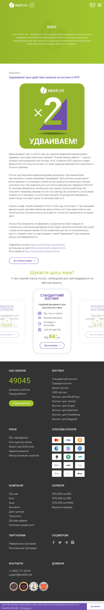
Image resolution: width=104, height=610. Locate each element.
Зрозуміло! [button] (95, 606)
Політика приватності (21, 525)
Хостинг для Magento (64, 419)
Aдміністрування (19, 451)
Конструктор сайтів (20, 442)
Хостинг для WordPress (66, 396)
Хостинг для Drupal (63, 405)
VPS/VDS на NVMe (62, 502)
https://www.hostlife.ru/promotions (48, 244)
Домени (58, 563)
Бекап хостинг (60, 387)
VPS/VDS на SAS (61, 493)
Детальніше (51, 345)
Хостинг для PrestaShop (66, 414)
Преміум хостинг (62, 383)
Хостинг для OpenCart (65, 410)
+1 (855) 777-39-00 (19, 570)
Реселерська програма (22, 548)
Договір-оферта (18, 520)
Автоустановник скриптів (24, 455)
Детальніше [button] (25, 608)
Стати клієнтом (21, 403)
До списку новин (23, 260)
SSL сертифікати (18, 437)
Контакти (14, 507)
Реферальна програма (22, 543)
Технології (15, 516)
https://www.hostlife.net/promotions (42, 251)
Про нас (13, 493)
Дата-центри (16, 511)
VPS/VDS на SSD (61, 498)
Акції (12, 502)
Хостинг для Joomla (64, 401)
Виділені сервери (62, 507)
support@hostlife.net (20, 574)
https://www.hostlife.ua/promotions (48, 248)
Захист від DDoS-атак (21, 446)
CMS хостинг (59, 392)
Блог (11, 498)
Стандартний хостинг (64, 379)
